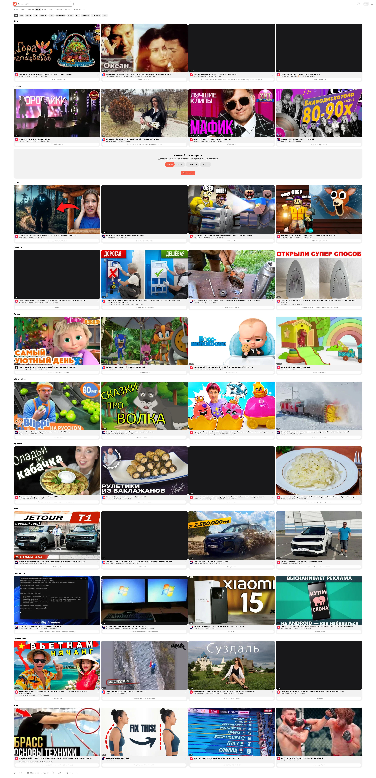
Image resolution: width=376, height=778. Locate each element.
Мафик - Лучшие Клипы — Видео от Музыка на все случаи (212, 139)
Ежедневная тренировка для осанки (117, 758)
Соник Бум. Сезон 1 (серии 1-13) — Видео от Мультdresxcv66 (125, 367)
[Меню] (372, 4)
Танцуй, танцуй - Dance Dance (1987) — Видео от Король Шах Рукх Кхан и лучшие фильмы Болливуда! (138, 74)
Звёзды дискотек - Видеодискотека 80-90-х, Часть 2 (297, 139)
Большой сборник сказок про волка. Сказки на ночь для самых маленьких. (129, 432)
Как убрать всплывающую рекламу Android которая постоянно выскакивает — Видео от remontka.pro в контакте (317, 626)
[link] (57, 53)
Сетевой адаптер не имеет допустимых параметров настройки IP (40, 626)
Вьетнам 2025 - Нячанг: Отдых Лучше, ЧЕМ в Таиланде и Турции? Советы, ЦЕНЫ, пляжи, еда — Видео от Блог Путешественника (54, 692)
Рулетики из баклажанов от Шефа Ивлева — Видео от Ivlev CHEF (126, 497)
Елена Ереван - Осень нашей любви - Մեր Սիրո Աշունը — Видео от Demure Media (132, 139)
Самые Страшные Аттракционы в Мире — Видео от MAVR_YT (125, 691)
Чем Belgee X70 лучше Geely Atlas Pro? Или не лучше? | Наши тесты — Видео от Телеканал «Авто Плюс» (139, 561)
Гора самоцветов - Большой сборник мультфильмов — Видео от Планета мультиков (45, 74)
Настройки (59, 773)
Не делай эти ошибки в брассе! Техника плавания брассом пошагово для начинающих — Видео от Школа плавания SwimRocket (55, 759)
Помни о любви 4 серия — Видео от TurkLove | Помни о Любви (300, 74)
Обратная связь (35, 773)
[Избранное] (358, 4)
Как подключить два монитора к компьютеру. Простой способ (126, 626)
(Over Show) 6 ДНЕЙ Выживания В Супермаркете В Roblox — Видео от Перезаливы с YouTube (223, 235)
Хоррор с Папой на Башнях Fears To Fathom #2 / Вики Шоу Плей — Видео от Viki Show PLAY (48, 235)
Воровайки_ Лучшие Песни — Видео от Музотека (34, 139)
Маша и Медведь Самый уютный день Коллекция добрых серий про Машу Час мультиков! (47, 367)
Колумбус (19, 773)
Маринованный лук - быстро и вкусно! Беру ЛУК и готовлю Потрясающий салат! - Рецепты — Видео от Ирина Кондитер (319, 497)
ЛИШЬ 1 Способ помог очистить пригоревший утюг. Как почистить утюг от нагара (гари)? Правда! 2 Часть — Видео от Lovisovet (318, 301)
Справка (45, 773)
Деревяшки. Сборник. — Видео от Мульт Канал (296, 367)
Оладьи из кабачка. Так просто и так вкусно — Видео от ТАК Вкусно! (40, 497)
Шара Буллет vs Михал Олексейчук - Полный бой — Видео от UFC (302, 758)
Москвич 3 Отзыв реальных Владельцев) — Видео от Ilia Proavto (301, 561)
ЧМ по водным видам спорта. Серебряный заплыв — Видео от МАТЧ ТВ (216, 758)
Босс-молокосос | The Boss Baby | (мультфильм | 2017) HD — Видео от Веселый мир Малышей (223, 367)
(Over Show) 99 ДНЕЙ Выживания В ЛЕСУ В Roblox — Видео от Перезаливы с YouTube (308, 235)
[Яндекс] (15, 4)
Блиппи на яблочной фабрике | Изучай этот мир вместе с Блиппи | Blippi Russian (44, 432)
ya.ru (70, 773)
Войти (366, 4)
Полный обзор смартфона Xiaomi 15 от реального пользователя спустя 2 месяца (219, 626)
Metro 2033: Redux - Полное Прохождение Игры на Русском (125, 235)
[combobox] (45, 3)
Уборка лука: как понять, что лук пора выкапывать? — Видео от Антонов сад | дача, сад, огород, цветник (52, 300)
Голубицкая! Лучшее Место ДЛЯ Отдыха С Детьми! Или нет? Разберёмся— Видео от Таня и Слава (312, 691)
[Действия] (98, 75)
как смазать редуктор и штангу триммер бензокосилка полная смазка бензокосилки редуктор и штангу (226, 300)
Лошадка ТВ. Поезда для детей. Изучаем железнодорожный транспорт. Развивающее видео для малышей (315, 432)
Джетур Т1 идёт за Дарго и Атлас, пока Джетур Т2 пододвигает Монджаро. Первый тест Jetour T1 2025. (52, 561)
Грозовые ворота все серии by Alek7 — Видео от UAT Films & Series (214, 74)
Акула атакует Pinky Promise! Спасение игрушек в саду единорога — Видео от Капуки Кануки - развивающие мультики (231, 432)
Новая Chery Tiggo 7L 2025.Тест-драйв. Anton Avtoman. (210, 561)
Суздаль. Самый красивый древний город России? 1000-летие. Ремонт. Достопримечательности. (224, 691)
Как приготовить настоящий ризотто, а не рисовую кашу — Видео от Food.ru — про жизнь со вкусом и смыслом (229, 497)
